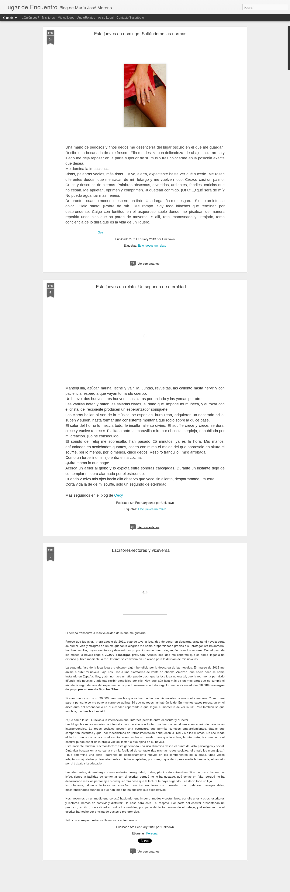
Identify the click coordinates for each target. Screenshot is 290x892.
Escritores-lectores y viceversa (141, 550)
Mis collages (66, 17)
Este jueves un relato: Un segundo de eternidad (141, 286)
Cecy (118, 495)
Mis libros (48, 17)
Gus (100, 232)
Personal (152, 833)
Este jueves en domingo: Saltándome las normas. (141, 33)
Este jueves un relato (152, 245)
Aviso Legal (106, 17)
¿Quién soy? (30, 17)
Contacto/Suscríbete (130, 17)
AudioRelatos (86, 17)
